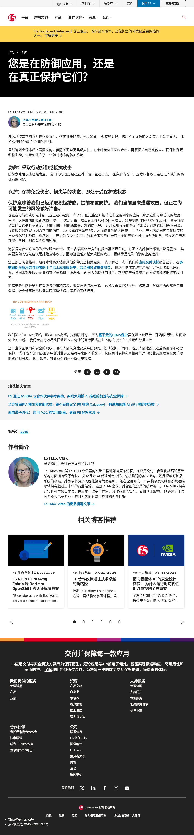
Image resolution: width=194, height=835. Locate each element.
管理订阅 (136, 686)
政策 (61, 815)
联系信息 (76, 732)
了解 (48, 670)
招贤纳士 (76, 744)
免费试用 (16, 686)
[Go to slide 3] (92, 621)
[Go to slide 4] (101, 621)
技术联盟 (16, 738)
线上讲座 (76, 710)
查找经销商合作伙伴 (23, 732)
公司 (11, 52)
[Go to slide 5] (110, 621)
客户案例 (76, 704)
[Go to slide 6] (119, 621)
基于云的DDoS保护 (113, 335)
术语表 (74, 698)
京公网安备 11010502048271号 (28, 824)
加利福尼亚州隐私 (95, 815)
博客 (73, 762)
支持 (129, 3)
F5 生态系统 (82, 572)
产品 (13, 692)
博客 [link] (24, 52)
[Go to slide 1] (74, 621)
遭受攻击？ (173, 4)
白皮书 (74, 692)
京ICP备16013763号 (21, 820)
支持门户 (136, 692)
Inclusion (76, 750)
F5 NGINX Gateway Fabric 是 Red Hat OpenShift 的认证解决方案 (35, 584)
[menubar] (97, 3)
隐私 (74, 815)
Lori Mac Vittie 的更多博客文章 (67, 504)
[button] (97, 314)
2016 (24, 432)
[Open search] (184, 17)
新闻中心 (76, 774)
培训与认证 (77, 716)
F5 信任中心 (78, 738)
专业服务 (136, 698)
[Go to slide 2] (83, 621)
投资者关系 (77, 756)
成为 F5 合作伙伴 (21, 744)
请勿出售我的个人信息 (127, 815)
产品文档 (76, 686)
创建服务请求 (139, 704)
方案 (13, 698)
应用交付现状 (149, 262)
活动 (73, 768)
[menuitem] (64, 3)
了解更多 (51, 36)
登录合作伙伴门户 (22, 750)
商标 (49, 815)
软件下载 (136, 710)
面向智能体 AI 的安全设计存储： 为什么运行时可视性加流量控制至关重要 (156, 584)
